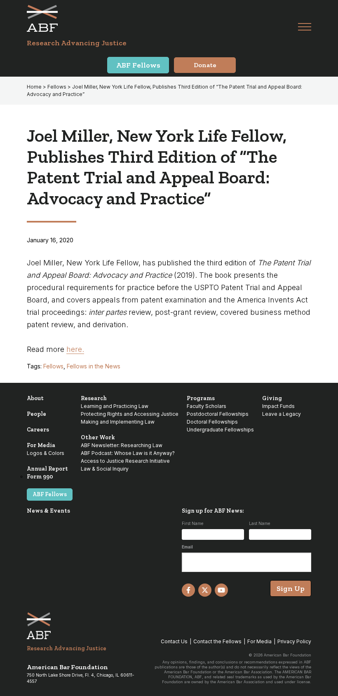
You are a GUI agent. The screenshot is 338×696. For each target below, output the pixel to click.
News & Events (48, 510)
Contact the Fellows (217, 641)
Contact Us (174, 641)
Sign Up (291, 588)
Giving (272, 398)
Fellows (53, 366)
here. (75, 349)
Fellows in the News (93, 366)
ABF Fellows (50, 494)
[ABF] (162, 18)
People (36, 413)
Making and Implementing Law (118, 422)
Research (94, 398)
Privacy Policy (294, 641)
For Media (41, 445)
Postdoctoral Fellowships (218, 414)
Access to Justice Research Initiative (125, 461)
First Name (192, 523)
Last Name (259, 523)
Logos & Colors (45, 453)
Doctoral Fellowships (212, 422)
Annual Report (47, 468)
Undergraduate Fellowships (220, 430)
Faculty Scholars (206, 406)
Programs (201, 398)
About (35, 398)
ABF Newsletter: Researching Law (121, 445)
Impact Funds (278, 406)
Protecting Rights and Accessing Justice (129, 414)
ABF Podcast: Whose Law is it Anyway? (128, 453)
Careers (38, 429)
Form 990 (40, 476)
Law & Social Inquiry (105, 469)
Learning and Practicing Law (114, 406)
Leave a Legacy (281, 414)
